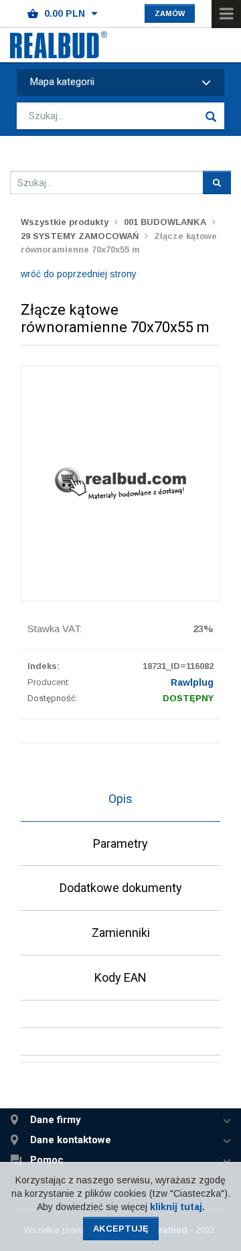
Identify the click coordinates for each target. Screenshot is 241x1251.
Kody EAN (120, 977)
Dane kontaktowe (70, 1140)
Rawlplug (192, 682)
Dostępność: (52, 698)
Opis (120, 799)
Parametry (120, 843)
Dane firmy (55, 1120)
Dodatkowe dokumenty (121, 888)
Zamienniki (121, 933)
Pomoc (47, 1160)
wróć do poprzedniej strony (79, 274)
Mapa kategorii (62, 82)
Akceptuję (121, 1229)
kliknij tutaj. (177, 1206)
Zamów (170, 13)
